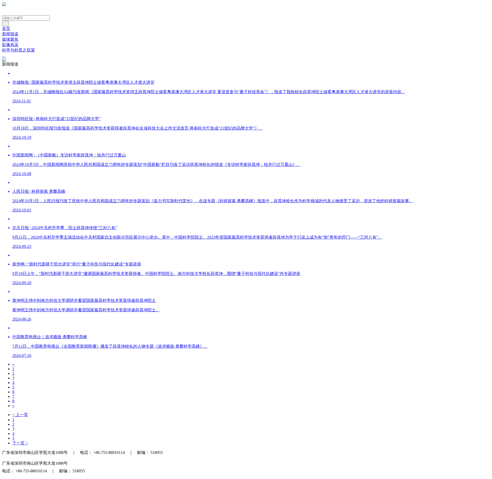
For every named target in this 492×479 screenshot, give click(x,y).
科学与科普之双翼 (18, 50)
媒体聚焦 (10, 39)
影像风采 (10, 44)
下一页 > (20, 443)
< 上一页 (20, 414)
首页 (6, 28)
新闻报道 (10, 34)
